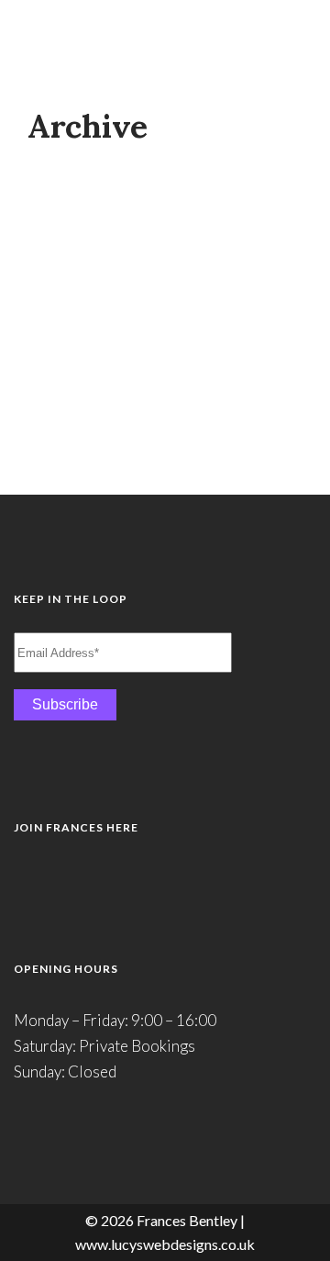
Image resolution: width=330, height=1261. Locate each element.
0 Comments (212, 439)
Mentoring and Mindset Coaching (161, 189)
